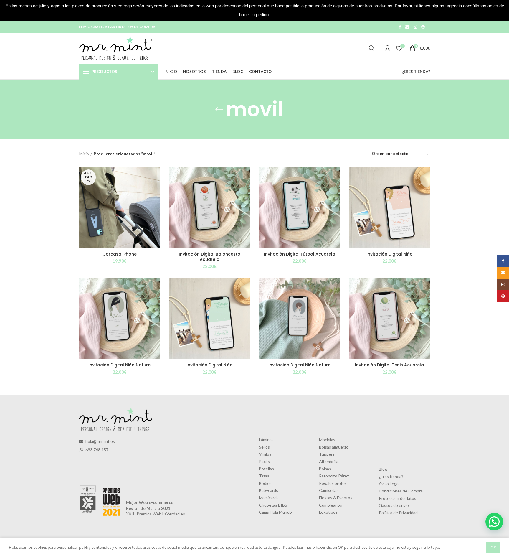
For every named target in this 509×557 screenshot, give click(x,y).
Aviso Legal (389, 483)
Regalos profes (333, 483)
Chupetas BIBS (273, 504)
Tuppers (327, 454)
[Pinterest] (423, 27)
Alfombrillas (330, 461)
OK (493, 547)
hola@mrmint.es (100, 441)
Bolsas (325, 468)
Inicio (84, 153)
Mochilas (327, 439)
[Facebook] (400, 27)
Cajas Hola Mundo (275, 512)
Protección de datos (397, 498)
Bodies (265, 483)
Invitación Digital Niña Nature (119, 365)
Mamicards (269, 497)
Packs (264, 461)
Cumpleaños (330, 504)
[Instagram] (415, 27)
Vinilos (265, 454)
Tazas (264, 475)
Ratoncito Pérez (334, 475)
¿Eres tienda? (391, 476)
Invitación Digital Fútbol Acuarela (299, 254)
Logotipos (328, 512)
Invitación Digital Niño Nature (299, 365)
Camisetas (328, 490)
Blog (383, 469)
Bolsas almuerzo (333, 446)
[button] (494, 521)
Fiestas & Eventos (335, 497)
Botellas (266, 468)
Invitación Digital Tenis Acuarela (389, 365)
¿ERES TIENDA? (416, 71)
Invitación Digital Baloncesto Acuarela (209, 256)
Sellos (264, 446)
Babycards (268, 490)
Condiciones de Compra (401, 490)
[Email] (407, 27)
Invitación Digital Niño (209, 365)
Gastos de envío (394, 505)
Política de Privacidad (398, 512)
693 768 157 (96, 449)
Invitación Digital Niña (389, 254)
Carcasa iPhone (120, 254)
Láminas (266, 439)
